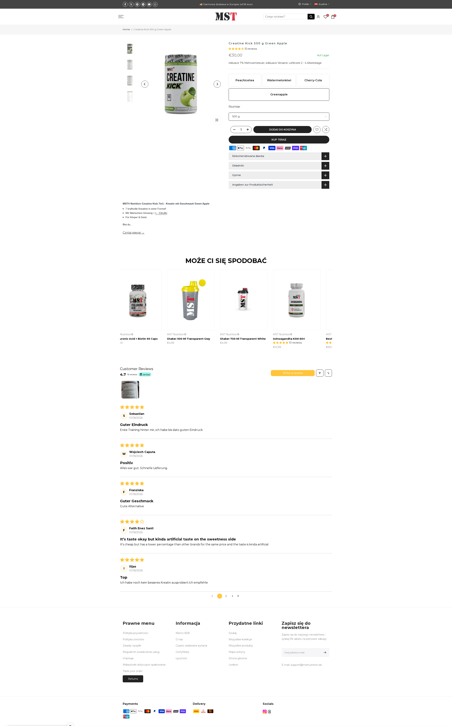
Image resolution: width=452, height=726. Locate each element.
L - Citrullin (161, 213)
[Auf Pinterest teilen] (137, 4)
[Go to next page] (239, 596)
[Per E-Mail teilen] (149, 4)
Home (126, 29)
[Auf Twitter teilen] (131, 4)
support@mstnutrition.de (306, 664)
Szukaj (233, 633)
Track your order (132, 671)
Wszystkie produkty (241, 645)
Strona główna (238, 658)
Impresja (128, 658)
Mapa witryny (237, 652)
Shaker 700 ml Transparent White (198, 338)
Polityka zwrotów (133, 639)
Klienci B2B (183, 633)
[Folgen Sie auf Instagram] (265, 712)
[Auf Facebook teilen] (125, 4)
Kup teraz (279, 139)
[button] (237, 48)
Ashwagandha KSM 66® (245, 338)
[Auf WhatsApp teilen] (155, 4)
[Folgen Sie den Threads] (269, 712)
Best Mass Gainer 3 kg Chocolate (304, 338)
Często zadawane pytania (191, 645)
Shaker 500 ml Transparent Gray (144, 338)
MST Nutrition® (238, 334)
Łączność (181, 658)
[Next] (217, 84)
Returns (133, 678)
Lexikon (233, 664)
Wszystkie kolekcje (240, 639)
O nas (179, 639)
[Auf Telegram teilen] (143, 4)
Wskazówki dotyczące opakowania (144, 664)
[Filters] (319, 373)
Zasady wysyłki (132, 645)
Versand (282, 63)
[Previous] (144, 84)
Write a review (293, 373)
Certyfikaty (182, 652)
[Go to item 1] (130, 390)
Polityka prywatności (135, 633)
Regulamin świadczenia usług (141, 652)
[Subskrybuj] (324, 652)
